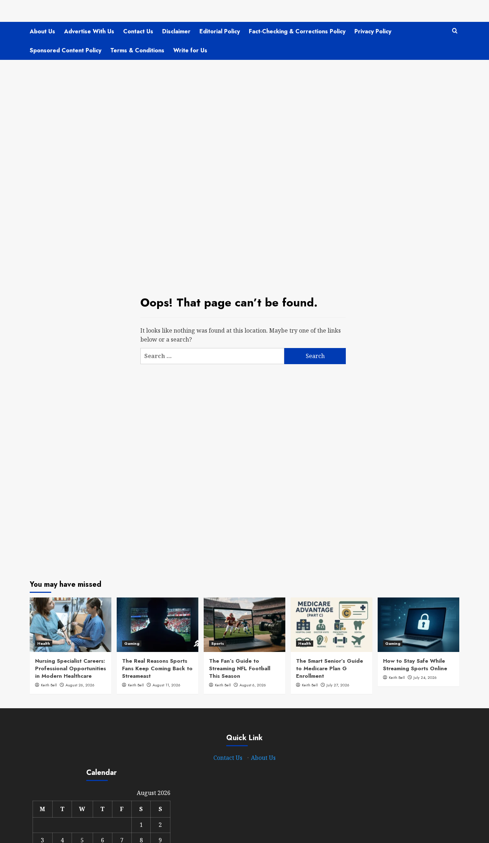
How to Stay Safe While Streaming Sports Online (415, 664)
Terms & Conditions (137, 50)
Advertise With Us (89, 31)
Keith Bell (49, 685)
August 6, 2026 (252, 685)
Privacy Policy (372, 31)
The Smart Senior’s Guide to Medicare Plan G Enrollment (329, 668)
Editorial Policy (219, 31)
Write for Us (190, 50)
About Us (42, 31)
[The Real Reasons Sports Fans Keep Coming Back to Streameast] (157, 624)
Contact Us (138, 31)
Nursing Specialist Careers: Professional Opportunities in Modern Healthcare (70, 668)
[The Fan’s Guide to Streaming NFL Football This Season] (244, 624)
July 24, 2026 (425, 677)
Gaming (131, 643)
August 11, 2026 (166, 685)
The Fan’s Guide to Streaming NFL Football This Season (239, 668)
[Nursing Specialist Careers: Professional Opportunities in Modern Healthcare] (70, 624)
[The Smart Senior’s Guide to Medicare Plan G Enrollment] (331, 624)
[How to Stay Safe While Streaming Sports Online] (418, 624)
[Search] (454, 31)
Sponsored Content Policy (65, 50)
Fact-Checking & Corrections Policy (297, 31)
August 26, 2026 (80, 685)
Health (43, 643)
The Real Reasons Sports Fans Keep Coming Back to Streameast (157, 668)
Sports (217, 643)
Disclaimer (176, 31)
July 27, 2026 (337, 685)
